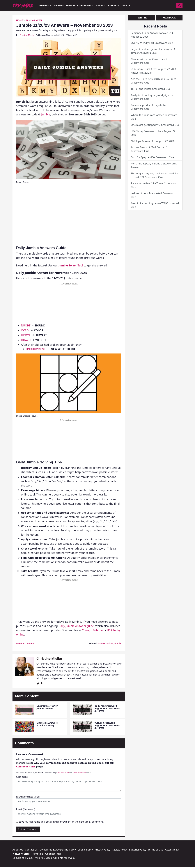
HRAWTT (26, 335)
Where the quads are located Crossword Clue (154, 116)
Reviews (59, 5)
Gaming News (33, 20)
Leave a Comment (25, 643)
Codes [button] (100, 5)
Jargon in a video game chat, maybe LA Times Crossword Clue (153, 51)
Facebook (169, 17)
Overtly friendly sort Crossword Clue (152, 43)
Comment (22, 776)
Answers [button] (44, 5)
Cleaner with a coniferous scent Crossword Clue (149, 60)
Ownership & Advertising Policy (57, 849)
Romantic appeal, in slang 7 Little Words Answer (154, 165)
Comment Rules (25, 766)
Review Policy (119, 849)
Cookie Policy (85, 849)
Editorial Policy (137, 849)
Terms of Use (155, 849)
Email (25, 809)
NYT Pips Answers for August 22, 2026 (152, 141)
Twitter (141, 17)
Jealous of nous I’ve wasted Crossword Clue (153, 195)
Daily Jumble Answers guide (76, 626)
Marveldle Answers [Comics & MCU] (47, 724)
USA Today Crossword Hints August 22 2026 (153, 133)
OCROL (25, 330)
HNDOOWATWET (36, 349)
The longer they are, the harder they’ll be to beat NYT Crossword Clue (154, 175)
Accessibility (172, 849)
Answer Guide (105, 643)
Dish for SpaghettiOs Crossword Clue (152, 157)
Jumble (45, 114)
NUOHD (26, 325)
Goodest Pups (53, 853)
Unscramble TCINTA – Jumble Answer (48, 707)
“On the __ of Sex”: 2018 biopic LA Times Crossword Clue (153, 80)
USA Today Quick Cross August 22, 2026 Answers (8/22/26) (153, 70)
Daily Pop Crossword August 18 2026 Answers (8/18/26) (107, 708)
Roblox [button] (112, 5)
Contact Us (31, 849)
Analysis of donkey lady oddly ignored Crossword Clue (152, 96)
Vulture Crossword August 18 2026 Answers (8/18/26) (107, 725)
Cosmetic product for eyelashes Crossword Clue (149, 106)
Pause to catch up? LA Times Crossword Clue (154, 185)
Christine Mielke (27, 35)
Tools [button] (124, 5)
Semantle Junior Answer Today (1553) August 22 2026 (152, 34)
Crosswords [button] (84, 5)
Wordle (70, 5)
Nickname (28, 796)
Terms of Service (79, 772)
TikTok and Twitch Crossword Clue (150, 89)
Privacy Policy (63, 772)
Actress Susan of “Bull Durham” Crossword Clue (149, 149)
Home (19, 20)
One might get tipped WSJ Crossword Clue (155, 125)
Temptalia (37, 853)
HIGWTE (26, 340)
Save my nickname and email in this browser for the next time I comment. (61, 821)
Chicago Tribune (92, 630)
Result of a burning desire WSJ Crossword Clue (155, 205)
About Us (17, 849)
